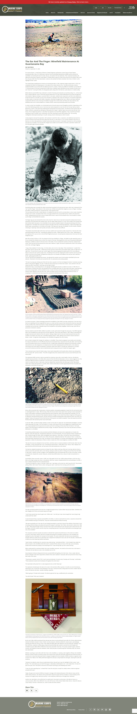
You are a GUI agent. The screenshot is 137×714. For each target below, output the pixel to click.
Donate (109, 7)
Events (111, 12)
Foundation (118, 12)
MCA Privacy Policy (71, 709)
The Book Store (118, 7)
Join (103, 7)
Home (47, 12)
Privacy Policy (71, 2)
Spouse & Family (91, 12)
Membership (60, 12)
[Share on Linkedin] (36, 690)
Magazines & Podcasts (102, 12)
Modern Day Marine (127, 12)
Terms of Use (81, 709)
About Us (53, 12)
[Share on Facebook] (27, 690)
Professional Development (72, 12)
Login (96, 7)
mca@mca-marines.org (66, 702)
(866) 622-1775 (64, 703)
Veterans (83, 12)
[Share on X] (31, 690)
